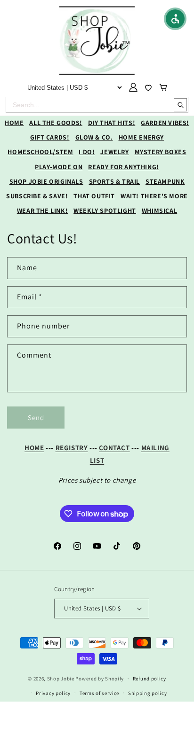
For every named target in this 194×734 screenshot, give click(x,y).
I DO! (87, 152)
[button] (175, 19)
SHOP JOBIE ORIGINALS (46, 181)
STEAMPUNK (165, 181)
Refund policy (149, 678)
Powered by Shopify (99, 678)
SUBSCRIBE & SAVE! (37, 196)
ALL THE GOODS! (55, 122)
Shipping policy (147, 693)
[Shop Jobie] (97, 40)
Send (36, 417)
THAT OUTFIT (94, 196)
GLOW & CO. (94, 137)
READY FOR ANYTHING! (123, 167)
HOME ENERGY (141, 137)
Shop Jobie (60, 678)
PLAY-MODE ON (58, 167)
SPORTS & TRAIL (114, 181)
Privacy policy (53, 693)
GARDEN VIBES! (165, 122)
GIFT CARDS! (50, 137)
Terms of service (99, 693)
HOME (14, 122)
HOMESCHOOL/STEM (40, 152)
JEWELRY (114, 152)
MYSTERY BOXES (160, 152)
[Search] (180, 104)
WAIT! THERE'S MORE (154, 196)
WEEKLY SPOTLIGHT (104, 210)
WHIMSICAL (159, 210)
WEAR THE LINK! (42, 210)
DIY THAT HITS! (111, 122)
